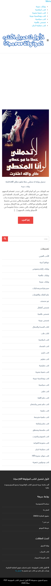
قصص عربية (44, 320)
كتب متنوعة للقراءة (41, 443)
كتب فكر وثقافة (42, 424)
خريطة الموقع (44, 528)
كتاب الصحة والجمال (41, 327)
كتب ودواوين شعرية (41, 462)
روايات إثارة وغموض (40, 269)
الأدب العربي (44, 256)
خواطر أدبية (44, 262)
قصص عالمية (40, 22)
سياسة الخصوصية (42, 504)
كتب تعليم (45, 359)
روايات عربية (41, 7)
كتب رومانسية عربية (38, 16)
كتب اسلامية (40, 10)
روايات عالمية (43, 275)
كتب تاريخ (45, 353)
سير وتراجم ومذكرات (40, 288)
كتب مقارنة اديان (39, 25)
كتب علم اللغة (43, 398)
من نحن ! (45, 522)
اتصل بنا (46, 510)
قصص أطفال (43, 308)
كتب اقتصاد (44, 346)
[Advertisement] (25, 79)
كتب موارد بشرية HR (40, 456)
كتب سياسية (40, 19)
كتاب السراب (44, 552)
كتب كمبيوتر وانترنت (41, 436)
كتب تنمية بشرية (39, 13)
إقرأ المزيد (26, 220)
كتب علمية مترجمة (41, 417)
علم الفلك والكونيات (40, 295)
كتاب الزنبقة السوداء (42, 558)
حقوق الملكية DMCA (41, 516)
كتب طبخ (45, 391)
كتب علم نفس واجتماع (39, 404)
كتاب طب (45, 333)
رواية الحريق (45, 546)
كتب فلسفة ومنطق (41, 430)
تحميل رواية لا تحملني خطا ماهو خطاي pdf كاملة (25, 182)
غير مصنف (44, 301)
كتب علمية (44, 411)
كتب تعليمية (44, 366)
